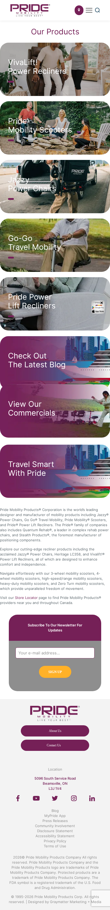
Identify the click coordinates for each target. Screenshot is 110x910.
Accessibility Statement (55, 836)
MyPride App (55, 816)
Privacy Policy (55, 841)
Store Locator (26, 597)
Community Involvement (55, 826)
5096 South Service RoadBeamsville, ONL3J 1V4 (55, 783)
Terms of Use (55, 846)
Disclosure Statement (55, 831)
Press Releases (55, 821)
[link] (18, 798)
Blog (55, 810)
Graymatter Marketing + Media (75, 902)
